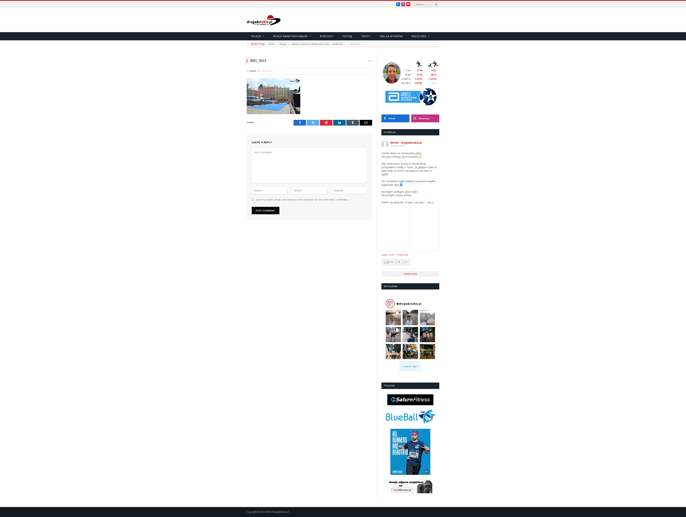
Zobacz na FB (387, 254)
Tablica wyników (390, 36)
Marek (253, 71)
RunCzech (326, 36)
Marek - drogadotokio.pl (406, 142)
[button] (393, 317)
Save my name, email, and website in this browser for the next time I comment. (302, 199)
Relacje (256, 36)
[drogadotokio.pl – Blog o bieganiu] (264, 20)
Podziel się (402, 254)
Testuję (347, 36)
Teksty (365, 36)
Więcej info (418, 36)
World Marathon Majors (290, 36)
